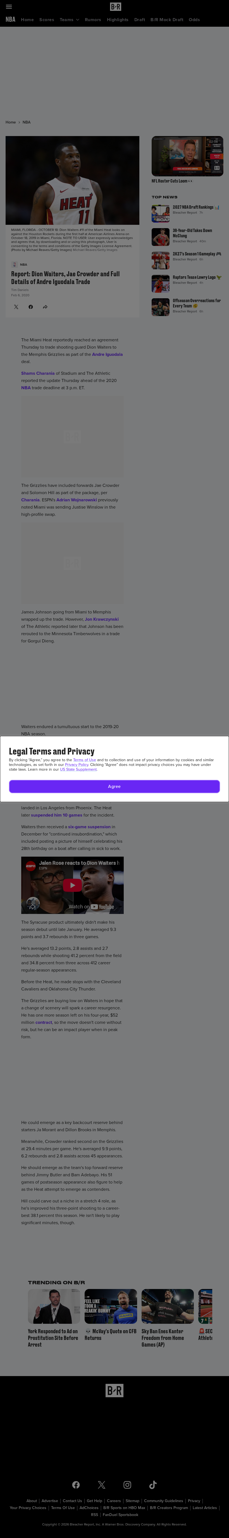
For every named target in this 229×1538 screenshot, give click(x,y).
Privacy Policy (76, 764)
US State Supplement (78, 769)
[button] (114, 786)
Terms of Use (84, 760)
